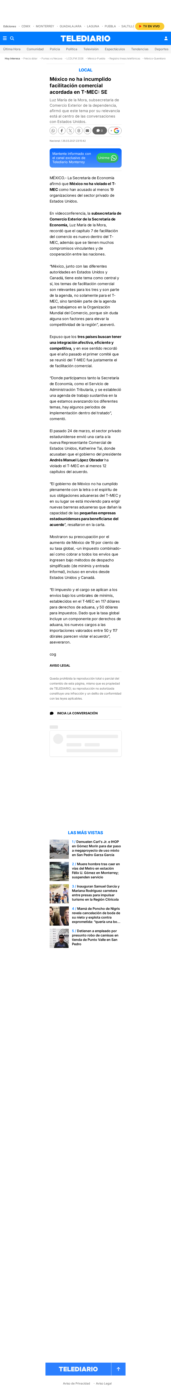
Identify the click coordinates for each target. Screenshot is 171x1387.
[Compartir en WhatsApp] (53, 130)
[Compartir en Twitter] (70, 130)
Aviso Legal (104, 1383)
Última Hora (11, 49)
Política (71, 49)
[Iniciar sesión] (166, 38)
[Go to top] (118, 1369)
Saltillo (128, 26)
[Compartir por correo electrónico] (87, 130)
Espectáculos (115, 49)
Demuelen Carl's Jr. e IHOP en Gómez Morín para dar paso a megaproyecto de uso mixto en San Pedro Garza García (96, 848)
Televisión (91, 49)
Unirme (103, 158)
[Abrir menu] (5, 38)
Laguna (93, 26)
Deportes (161, 49)
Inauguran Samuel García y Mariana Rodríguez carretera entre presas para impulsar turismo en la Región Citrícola (95, 892)
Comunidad (35, 49)
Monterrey (45, 26)
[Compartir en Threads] (79, 130)
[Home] (85, 38)
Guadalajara (71, 26)
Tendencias (139, 49)
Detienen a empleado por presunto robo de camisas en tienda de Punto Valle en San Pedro (95, 937)
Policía (55, 49)
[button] (115, 130)
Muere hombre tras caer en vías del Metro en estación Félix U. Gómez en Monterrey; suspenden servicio (96, 870)
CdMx (25, 26)
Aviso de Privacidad (76, 1383)
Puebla (110, 26)
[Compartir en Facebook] (61, 130)
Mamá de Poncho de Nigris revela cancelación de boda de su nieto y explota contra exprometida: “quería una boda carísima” (96, 917)
